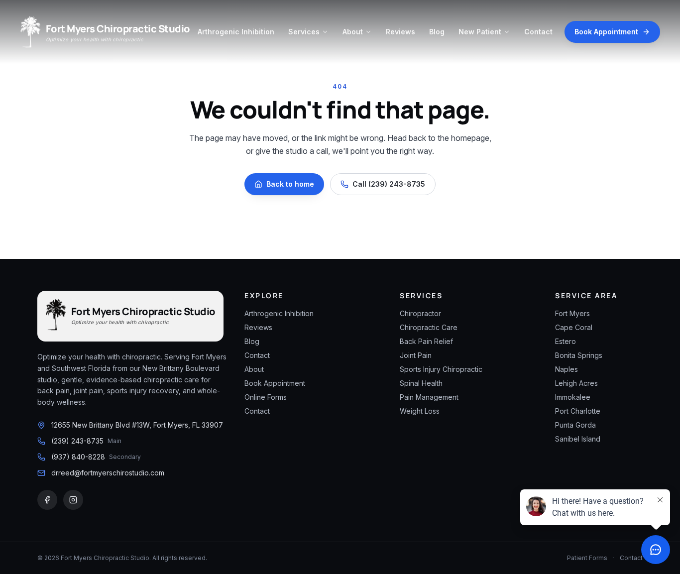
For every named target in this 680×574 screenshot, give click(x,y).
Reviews (400, 31)
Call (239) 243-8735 (388, 184)
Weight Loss (420, 411)
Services (304, 31)
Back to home (290, 184)
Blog (437, 31)
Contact (538, 31)
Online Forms (265, 397)
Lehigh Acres (576, 383)
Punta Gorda (575, 425)
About (352, 31)
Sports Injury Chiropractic (441, 369)
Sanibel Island (577, 439)
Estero (565, 341)
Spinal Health (421, 383)
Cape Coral (573, 327)
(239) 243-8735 (77, 441)
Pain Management (429, 397)
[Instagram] (73, 500)
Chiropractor (420, 313)
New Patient (479, 31)
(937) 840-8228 (78, 457)
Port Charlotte (577, 411)
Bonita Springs (578, 355)
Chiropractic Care (428, 327)
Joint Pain (416, 355)
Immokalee (572, 397)
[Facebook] (47, 500)
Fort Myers (572, 313)
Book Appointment (606, 31)
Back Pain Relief (426, 341)
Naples (566, 369)
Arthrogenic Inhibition (236, 31)
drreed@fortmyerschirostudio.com (107, 472)
